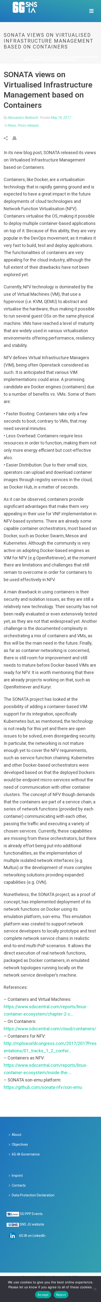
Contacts (19, 1185)
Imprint (17, 1176)
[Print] (17, 138)
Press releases (28, 125)
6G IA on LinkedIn (32, 1236)
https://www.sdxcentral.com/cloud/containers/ (50, 1028)
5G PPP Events (31, 1214)
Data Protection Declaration (33, 1195)
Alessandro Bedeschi (23, 118)
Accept (43, 1295)
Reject (61, 1295)
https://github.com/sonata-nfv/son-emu (43, 1087)
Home (8, 57)
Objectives (20, 1144)
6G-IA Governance (26, 1154)
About (16, 1135)
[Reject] (94, 1289)
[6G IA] (27, 11)
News (19, 57)
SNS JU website (32, 1224)
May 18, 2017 (61, 118)
